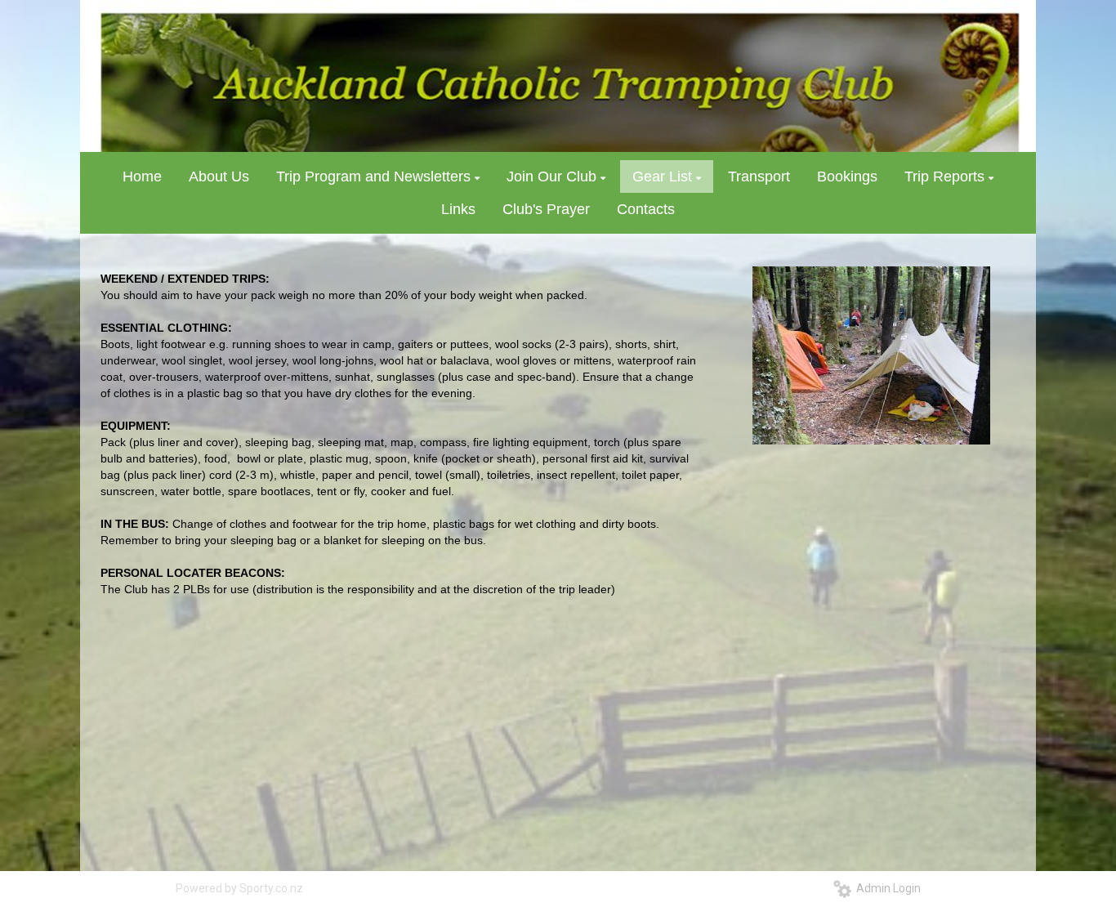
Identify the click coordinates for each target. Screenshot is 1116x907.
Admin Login (886, 888)
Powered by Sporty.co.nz (239, 888)
